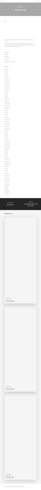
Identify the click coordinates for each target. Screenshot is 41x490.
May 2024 (6, 114)
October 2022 (6, 146)
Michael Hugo (20, 6)
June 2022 (6, 153)
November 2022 (7, 144)
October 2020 (6, 182)
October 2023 (6, 126)
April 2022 (6, 155)
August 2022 (6, 150)
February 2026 (6, 79)
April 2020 (6, 188)
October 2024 (6, 106)
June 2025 (6, 94)
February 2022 (6, 159)
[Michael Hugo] (20, 260)
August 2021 (6, 166)
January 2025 (6, 101)
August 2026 (6, 69)
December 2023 (7, 123)
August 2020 (6, 186)
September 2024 (7, 108)
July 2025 (6, 92)
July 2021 (6, 168)
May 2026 (6, 74)
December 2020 (7, 179)
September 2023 (7, 128)
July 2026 (6, 70)
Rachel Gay (6, 56)
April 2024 (6, 116)
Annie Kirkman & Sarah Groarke (9, 61)
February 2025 (6, 99)
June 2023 (6, 134)
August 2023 (6, 130)
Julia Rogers (6, 54)
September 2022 (7, 148)
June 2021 (6, 170)
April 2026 (6, 76)
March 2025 (6, 97)
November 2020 (7, 181)
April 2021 (6, 172)
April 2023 (6, 137)
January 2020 (6, 193)
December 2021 (7, 161)
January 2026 (6, 81)
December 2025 (7, 83)
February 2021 (6, 175)
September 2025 (7, 88)
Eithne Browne (7, 58)
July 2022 (6, 152)
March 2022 (6, 157)
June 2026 (6, 72)
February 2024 (6, 119)
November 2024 (7, 105)
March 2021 (6, 173)
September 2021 (7, 164)
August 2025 (6, 90)
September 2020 (7, 184)
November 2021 (7, 162)
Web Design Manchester (17, 486)
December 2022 (7, 143)
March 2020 (6, 190)
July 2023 (6, 132)
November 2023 (7, 125)
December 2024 (7, 103)
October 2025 (6, 87)
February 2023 (6, 141)
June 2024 (6, 112)
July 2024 (6, 110)
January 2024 (6, 121)
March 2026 (6, 78)
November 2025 (7, 85)
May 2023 (6, 135)
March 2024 (6, 117)
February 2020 (6, 191)
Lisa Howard (6, 59)
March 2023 (6, 139)
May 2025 (6, 96)
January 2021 (6, 177)
